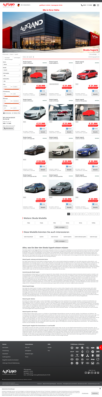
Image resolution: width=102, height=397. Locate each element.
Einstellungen (85, 393)
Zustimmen (95, 393)
